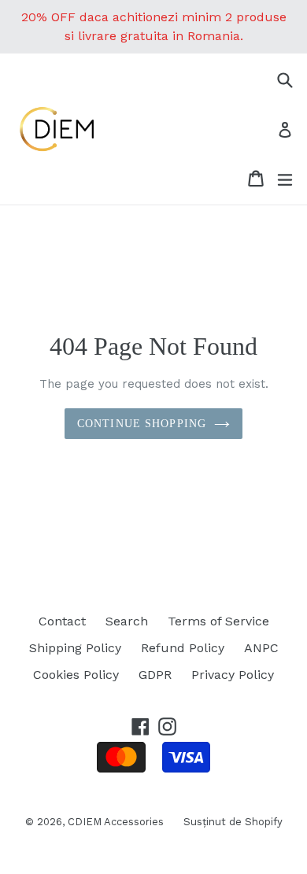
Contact (62, 621)
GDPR (155, 674)
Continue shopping (141, 424)
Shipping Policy (75, 647)
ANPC (261, 647)
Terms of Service (218, 621)
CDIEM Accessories (116, 822)
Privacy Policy (232, 674)
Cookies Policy (76, 674)
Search (126, 621)
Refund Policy (182, 647)
